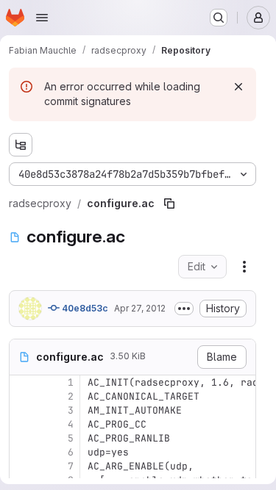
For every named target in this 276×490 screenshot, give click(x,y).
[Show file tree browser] (20, 144)
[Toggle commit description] (184, 308)
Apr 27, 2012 (140, 308)
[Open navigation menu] (42, 17)
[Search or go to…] (218, 17)
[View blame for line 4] (22, 424)
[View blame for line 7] (22, 466)
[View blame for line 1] (22, 382)
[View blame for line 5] (22, 438)
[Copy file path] (169, 203)
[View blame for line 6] (22, 452)
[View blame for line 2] (22, 396)
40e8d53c (84, 308)
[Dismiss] (238, 87)
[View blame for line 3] (22, 410)
